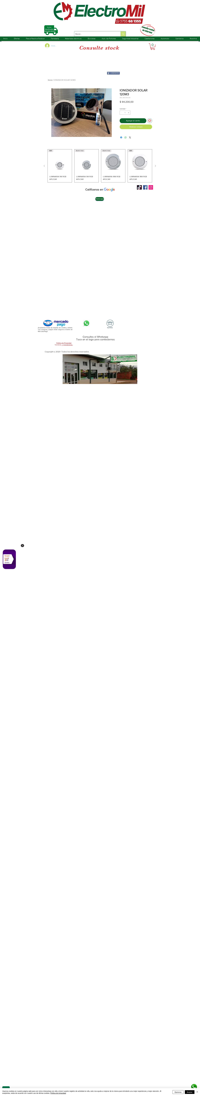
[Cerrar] (197, 1092)
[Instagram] (151, 187)
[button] (153, 46)
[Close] (22, 545)
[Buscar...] (123, 33)
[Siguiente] (155, 165)
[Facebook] (145, 187)
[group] (100, 166)
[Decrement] (121, 112)
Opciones (178, 1092)
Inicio (50, 80)
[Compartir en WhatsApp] (125, 137)
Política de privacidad (58, 1093)
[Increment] (128, 112)
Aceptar (189, 1092)
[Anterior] (44, 165)
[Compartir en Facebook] (121, 137)
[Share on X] (130, 137)
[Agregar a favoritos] (149, 120)
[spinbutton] (125, 112)
